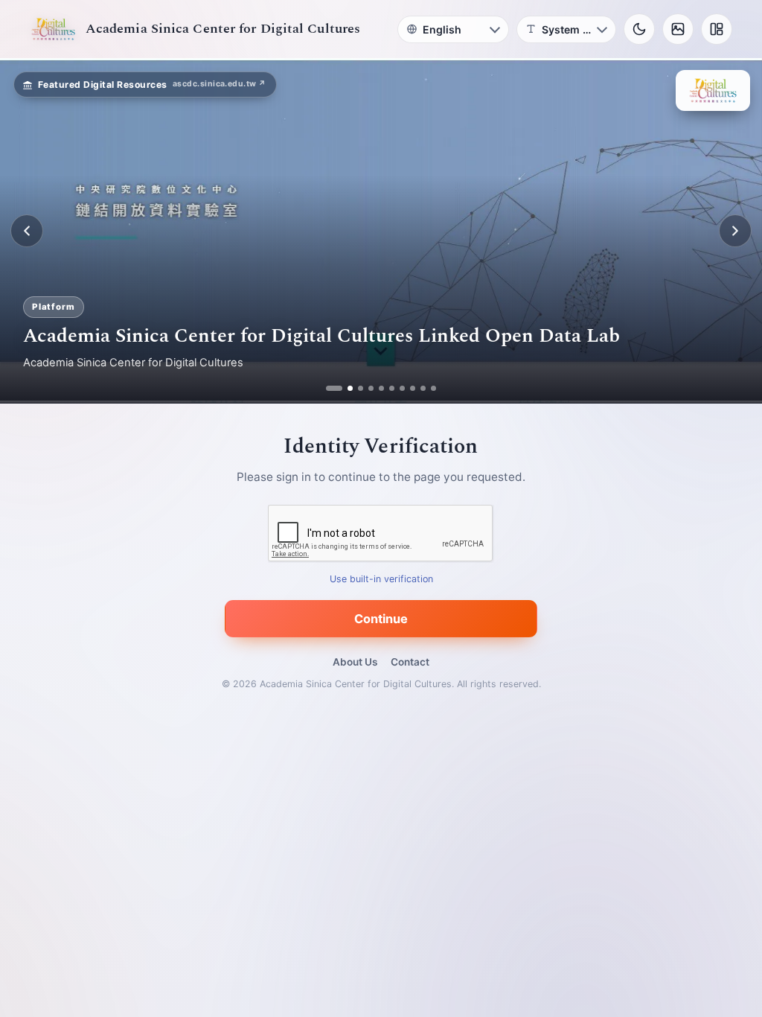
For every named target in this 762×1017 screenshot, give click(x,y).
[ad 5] (381, 388)
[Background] (678, 29)
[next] (735, 230)
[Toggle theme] (639, 29)
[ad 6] (391, 388)
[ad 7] (402, 388)
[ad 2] (339, 388)
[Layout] (716, 29)
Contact (410, 662)
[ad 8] (412, 388)
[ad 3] (355, 388)
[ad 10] (433, 388)
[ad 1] (328, 388)
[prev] (26, 230)
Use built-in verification (381, 579)
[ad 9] (423, 388)
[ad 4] (371, 388)
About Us (355, 662)
